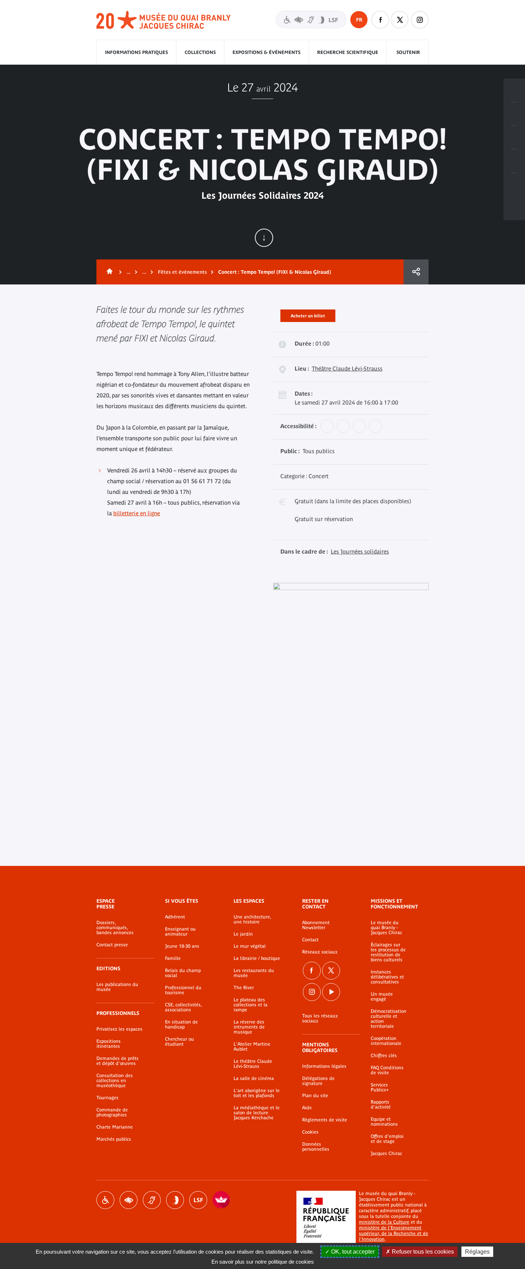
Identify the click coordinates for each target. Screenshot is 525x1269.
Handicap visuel (129, 1200)
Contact (310, 939)
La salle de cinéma (254, 1078)
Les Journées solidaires (360, 551)
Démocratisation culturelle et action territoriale (388, 1019)
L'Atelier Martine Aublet (252, 1047)
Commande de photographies (112, 1112)
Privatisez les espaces (119, 1029)
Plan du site (315, 1095)
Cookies (310, 1132)
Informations (514, 114)
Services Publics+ (380, 1087)
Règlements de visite (324, 1119)
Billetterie (514, 90)
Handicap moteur (105, 1200)
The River (244, 987)
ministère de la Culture (384, 1222)
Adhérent (175, 916)
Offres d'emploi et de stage (387, 1139)
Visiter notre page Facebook (380, 20)
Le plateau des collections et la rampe (251, 1004)
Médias (514, 161)
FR (359, 20)
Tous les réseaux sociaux (320, 1018)
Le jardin (243, 934)
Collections (200, 52)
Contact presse (112, 944)
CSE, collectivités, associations (183, 1007)
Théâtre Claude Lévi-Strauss (347, 368)
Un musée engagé (382, 997)
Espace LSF (198, 1200)
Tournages (107, 1097)
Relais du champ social (183, 973)
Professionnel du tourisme (183, 990)
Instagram (420, 20)
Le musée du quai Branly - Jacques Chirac (386, 927)
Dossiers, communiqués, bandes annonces (115, 927)
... (128, 272)
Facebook (311, 970)
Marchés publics (113, 1139)
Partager (416, 271)
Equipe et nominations (384, 1122)
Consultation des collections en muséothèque (114, 1080)
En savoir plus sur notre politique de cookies (262, 1262)
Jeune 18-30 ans (182, 946)
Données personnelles (315, 1147)
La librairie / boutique (257, 958)
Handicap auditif (152, 1200)
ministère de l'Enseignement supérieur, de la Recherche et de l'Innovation (393, 1233)
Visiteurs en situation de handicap (311, 19)
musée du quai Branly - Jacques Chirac (163, 20)
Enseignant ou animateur (180, 932)
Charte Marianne (114, 1127)
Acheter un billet (307, 314)
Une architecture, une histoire (252, 919)
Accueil (108, 271)
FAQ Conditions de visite (387, 1070)
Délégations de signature (318, 1081)
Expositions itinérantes (108, 1044)
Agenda (514, 137)
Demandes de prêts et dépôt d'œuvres (117, 1061)
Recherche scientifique (347, 52)
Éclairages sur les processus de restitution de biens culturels (388, 952)
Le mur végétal (250, 946)
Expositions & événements (266, 52)
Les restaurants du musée (254, 973)
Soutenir (408, 52)
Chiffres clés (384, 1055)
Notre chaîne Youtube (331, 992)
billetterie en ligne (136, 513)
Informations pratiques (136, 52)
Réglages (477, 1252)
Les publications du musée (117, 987)
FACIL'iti (221, 1200)
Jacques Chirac (386, 1153)
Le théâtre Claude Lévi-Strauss (253, 1064)
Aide (307, 1107)
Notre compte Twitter (400, 20)
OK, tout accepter (352, 1252)
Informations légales (324, 1066)
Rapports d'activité (381, 1105)
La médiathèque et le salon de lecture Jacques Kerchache (257, 1112)
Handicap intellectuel (175, 1200)
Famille (173, 958)
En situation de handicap (181, 1025)
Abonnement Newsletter (316, 925)
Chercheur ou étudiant (179, 1042)
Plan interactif (514, 185)
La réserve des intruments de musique (249, 1027)
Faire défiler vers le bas (264, 237)
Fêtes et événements (182, 272)
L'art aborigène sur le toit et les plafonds (257, 1093)
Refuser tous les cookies (422, 1252)
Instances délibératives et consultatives (387, 977)
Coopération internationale (386, 1041)
